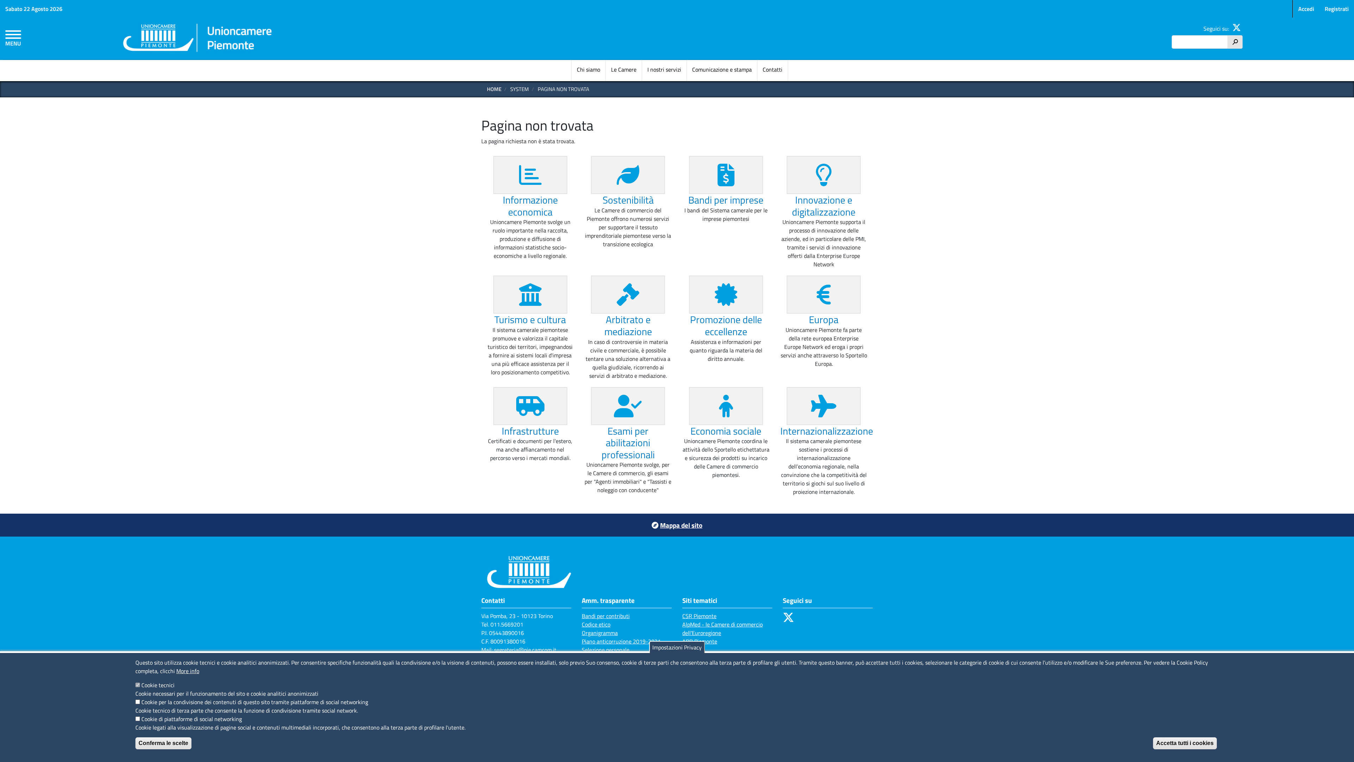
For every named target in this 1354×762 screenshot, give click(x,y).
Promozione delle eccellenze (726, 325)
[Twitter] (1236, 28)
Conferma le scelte (163, 743)
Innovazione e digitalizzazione (823, 205)
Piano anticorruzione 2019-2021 (621, 641)
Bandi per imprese (725, 199)
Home (494, 89)
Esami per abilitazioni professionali (628, 442)
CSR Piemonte (699, 616)
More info (187, 671)
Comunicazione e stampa (722, 69)
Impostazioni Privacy (677, 647)
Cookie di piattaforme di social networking (191, 719)
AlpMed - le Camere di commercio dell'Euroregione (722, 628)
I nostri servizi (664, 69)
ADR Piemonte (699, 641)
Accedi (1306, 9)
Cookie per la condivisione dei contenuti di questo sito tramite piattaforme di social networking (254, 702)
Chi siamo (588, 69)
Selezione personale (605, 650)
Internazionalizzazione (826, 431)
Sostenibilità (628, 199)
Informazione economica (530, 205)
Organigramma (600, 633)
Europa (823, 319)
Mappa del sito (681, 525)
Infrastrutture (530, 431)
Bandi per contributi (606, 616)
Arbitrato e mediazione (628, 325)
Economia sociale (725, 431)
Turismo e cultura (530, 319)
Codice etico (596, 624)
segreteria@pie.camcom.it (525, 650)
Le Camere (623, 69)
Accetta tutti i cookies (1185, 743)
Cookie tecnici (158, 685)
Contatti (772, 69)
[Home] (197, 39)
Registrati (1337, 9)
